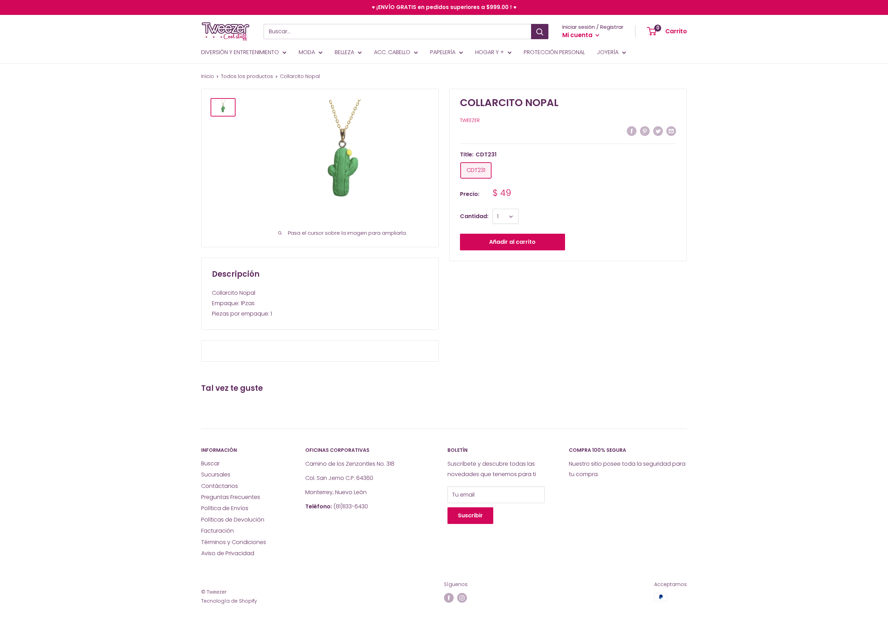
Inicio (207, 76)
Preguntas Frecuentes (230, 497)
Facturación (217, 531)
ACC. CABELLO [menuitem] (392, 52)
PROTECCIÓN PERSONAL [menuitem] (554, 52)
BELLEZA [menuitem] (344, 52)
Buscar (210, 463)
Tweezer (470, 120)
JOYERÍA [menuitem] (607, 52)
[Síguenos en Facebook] (449, 598)
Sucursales (215, 475)
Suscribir (470, 515)
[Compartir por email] (671, 131)
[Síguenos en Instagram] (462, 598)
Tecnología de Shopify (229, 600)
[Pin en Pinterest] (645, 131)
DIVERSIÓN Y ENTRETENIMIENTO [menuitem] (240, 52)
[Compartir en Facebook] (632, 131)
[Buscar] (539, 31)
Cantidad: (474, 217)
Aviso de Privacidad (227, 553)
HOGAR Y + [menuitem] (489, 52)
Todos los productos (247, 76)
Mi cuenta (578, 35)
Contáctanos (219, 486)
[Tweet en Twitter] (658, 131)
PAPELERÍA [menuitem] (442, 52)
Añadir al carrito (512, 242)
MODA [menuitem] (307, 52)
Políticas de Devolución (232, 520)
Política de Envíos (224, 508)
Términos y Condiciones (233, 542)
